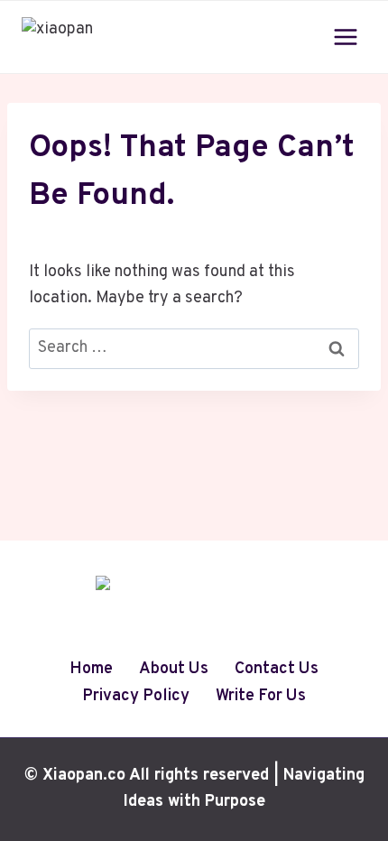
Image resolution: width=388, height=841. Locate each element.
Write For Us (261, 696)
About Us (173, 669)
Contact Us (277, 669)
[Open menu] (345, 36)
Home (91, 669)
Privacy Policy (135, 696)
